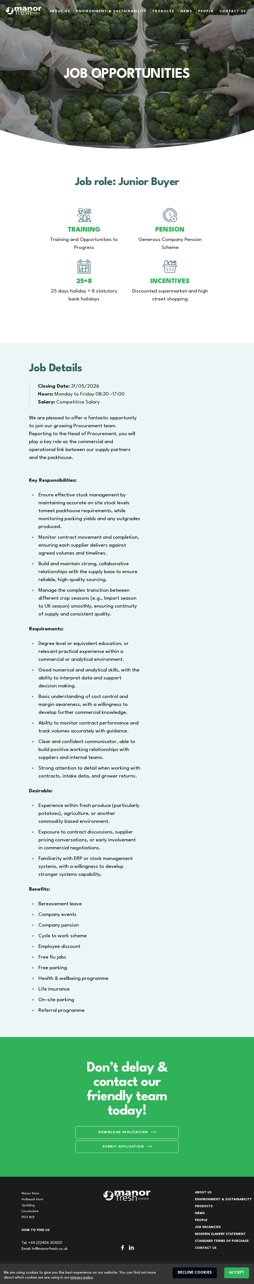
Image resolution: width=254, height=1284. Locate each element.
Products (163, 11)
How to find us (36, 1230)
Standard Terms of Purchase (222, 1241)
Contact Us (233, 11)
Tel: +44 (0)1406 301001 (42, 1243)
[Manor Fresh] (127, 1196)
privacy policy (81, 1278)
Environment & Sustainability (111, 11)
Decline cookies (195, 1273)
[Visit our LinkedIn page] (131, 1247)
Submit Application (123, 1146)
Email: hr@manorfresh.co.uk (45, 1249)
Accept (236, 1273)
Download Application (123, 1132)
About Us (60, 11)
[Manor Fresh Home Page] (24, 11)
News (186, 11)
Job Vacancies (208, 1227)
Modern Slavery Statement (220, 1234)
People (206, 11)
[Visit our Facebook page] (122, 1247)
